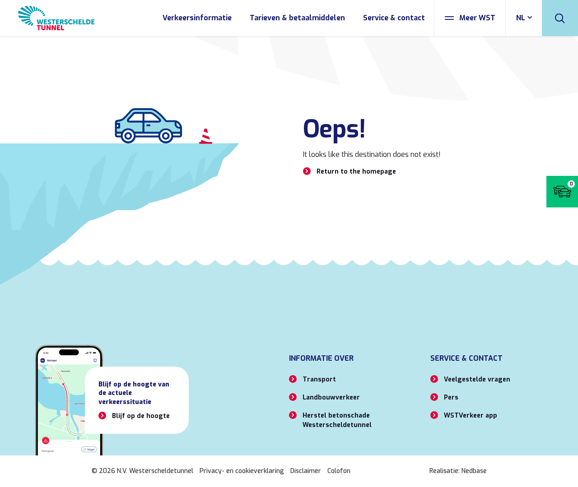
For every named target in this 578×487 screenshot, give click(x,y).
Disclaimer (305, 471)
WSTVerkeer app (470, 415)
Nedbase (474, 471)
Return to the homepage (356, 171)
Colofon (338, 471)
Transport (319, 379)
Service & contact (394, 18)
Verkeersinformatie (197, 18)
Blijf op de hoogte (141, 416)
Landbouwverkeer (331, 397)
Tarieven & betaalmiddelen (297, 18)
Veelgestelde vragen (477, 379)
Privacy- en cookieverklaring (242, 471)
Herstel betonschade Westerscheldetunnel (337, 420)
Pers (451, 397)
